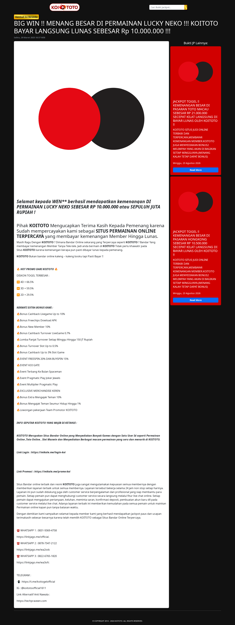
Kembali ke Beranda (26, 16)
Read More (196, 169)
